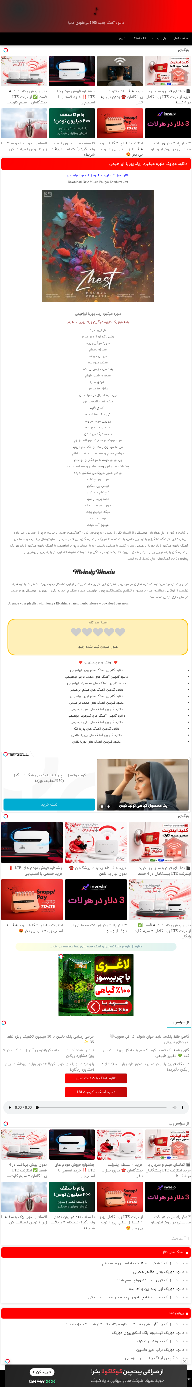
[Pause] (102, 807)
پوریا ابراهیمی (85, 313)
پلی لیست (159, 38)
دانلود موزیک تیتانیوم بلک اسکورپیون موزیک (148, 1333)
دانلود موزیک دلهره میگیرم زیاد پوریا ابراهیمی (148, 164)
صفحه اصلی (180, 38)
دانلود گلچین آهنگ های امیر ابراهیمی (96, 709)
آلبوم (122, 38)
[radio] (120, 633)
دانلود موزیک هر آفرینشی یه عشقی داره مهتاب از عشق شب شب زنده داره (125, 1324)
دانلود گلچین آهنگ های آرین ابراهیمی (96, 696)
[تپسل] (7, 1361)
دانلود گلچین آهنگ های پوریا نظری (96, 742)
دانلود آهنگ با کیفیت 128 (96, 1092)
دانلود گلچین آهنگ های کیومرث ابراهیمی (96, 716)
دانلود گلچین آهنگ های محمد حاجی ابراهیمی (96, 677)
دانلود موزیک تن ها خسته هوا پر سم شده (150, 1280)
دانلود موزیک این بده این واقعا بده (156, 1289)
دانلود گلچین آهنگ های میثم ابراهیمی (96, 690)
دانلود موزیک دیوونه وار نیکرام (160, 1341)
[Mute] (109, 807)
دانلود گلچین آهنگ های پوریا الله (96, 729)
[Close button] (184, 1361)
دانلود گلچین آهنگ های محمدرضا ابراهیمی (96, 683)
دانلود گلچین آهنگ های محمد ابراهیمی (96, 703)
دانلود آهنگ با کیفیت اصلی (96, 1078)
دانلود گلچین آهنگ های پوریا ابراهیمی (96, 670)
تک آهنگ (139, 38)
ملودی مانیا (98, 382)
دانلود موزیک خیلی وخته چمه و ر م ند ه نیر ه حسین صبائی (136, 1297)
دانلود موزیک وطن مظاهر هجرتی (158, 1272)
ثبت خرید (49, 804)
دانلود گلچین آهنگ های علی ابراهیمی (96, 722)
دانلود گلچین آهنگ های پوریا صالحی (96, 735)
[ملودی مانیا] (96, 11)
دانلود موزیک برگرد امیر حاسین (160, 1350)
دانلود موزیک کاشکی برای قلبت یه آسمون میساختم (143, 1263)
